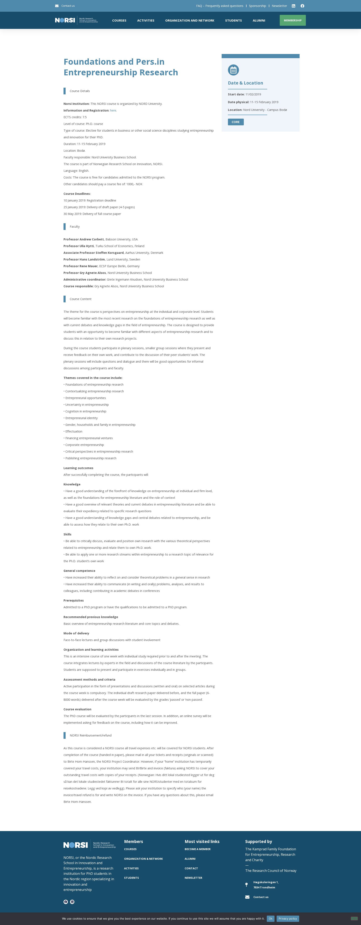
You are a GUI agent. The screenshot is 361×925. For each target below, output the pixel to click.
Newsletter (279, 6)
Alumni (259, 20)
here (113, 110)
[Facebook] (66, 902)
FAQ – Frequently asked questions (219, 6)
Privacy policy (288, 918)
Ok (271, 918)
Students (233, 20)
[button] (236, 122)
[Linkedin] (72, 902)
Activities (145, 20)
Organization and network (189, 20)
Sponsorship (257, 6)
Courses (119, 20)
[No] (354, 918)
